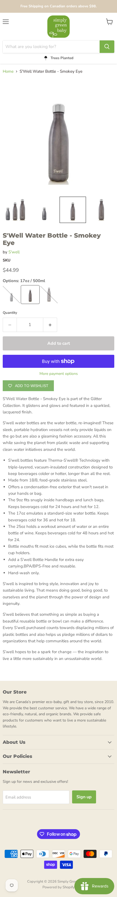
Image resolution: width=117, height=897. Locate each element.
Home (8, 71)
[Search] (107, 46)
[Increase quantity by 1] (50, 325)
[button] (15, 210)
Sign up (84, 797)
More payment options (58, 374)
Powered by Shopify (58, 887)
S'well (14, 252)
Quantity (10, 313)
